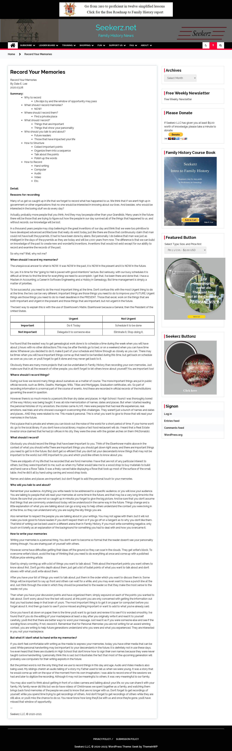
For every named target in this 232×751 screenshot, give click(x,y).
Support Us (115, 45)
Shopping (85, 45)
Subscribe (26, 45)
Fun (100, 45)
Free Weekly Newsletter (178, 99)
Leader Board (47, 45)
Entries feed (171, 420)
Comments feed (174, 427)
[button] (205, 45)
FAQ (132, 45)
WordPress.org (173, 434)
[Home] (13, 45)
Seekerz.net (116, 27)
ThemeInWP (150, 746)
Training (67, 45)
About (145, 45)
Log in (168, 413)
